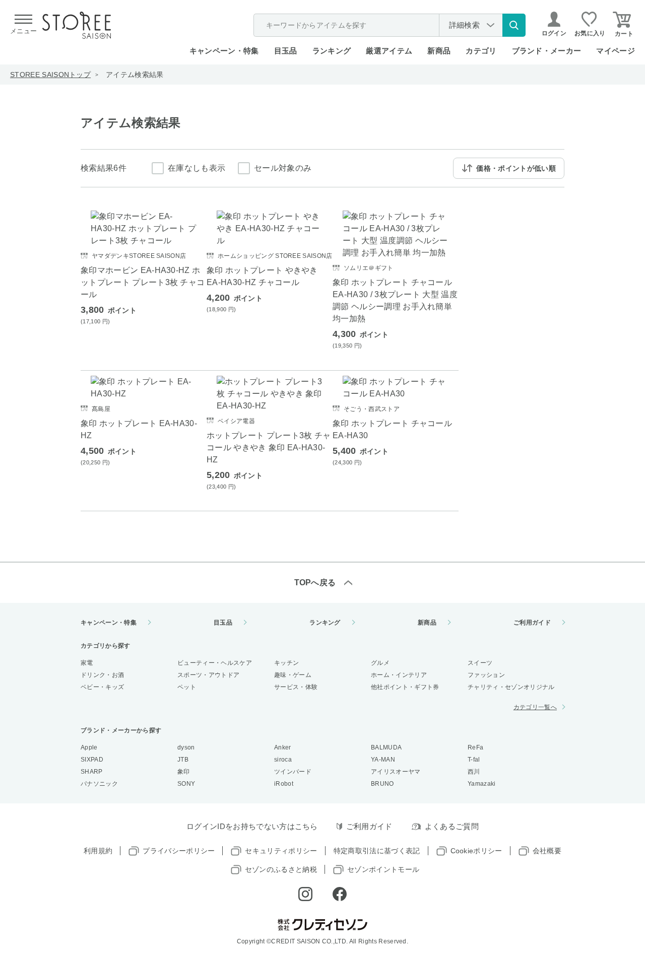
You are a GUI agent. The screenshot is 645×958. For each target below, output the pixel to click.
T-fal (474, 759)
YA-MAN (383, 759)
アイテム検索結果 (135, 75)
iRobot (283, 783)
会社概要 (547, 851)
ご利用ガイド (532, 622)
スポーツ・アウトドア (208, 674)
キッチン (286, 662)
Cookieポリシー (476, 851)
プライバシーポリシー (179, 851)
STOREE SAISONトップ (50, 75)
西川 (474, 771)
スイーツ (480, 662)
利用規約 (98, 851)
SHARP (92, 771)
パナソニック (99, 783)
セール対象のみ (282, 168)
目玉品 (285, 50)
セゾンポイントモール (383, 869)
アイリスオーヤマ (396, 771)
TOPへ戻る (315, 582)
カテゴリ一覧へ (535, 707)
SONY (186, 783)
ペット (186, 687)
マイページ (615, 50)
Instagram (305, 894)
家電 (87, 662)
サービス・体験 (295, 687)
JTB (182, 759)
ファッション (486, 674)
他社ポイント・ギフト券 (405, 687)
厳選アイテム (389, 50)
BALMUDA (386, 747)
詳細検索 (464, 25)
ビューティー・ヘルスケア (214, 662)
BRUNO (382, 783)
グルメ (380, 662)
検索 (514, 25)
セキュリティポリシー (281, 851)
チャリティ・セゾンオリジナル (511, 687)
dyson (186, 747)
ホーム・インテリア (399, 674)
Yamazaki (482, 783)
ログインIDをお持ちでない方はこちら (252, 826)
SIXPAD (92, 759)
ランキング (331, 50)
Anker (282, 747)
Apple (89, 747)
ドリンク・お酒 (102, 674)
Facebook (340, 894)
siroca (283, 759)
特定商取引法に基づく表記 (377, 851)
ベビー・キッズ (102, 687)
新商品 (438, 50)
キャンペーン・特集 (224, 50)
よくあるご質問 (452, 826)
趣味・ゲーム (292, 674)
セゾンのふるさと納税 (281, 869)
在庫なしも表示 (196, 168)
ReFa (475, 747)
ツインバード (292, 771)
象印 (183, 771)
